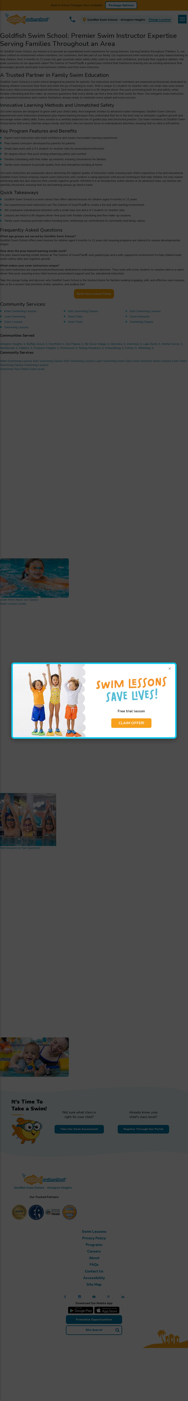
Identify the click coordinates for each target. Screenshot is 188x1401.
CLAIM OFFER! (131, 723)
